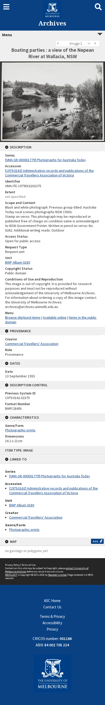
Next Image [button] (96, 43)
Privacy (52, 629)
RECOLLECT (11, 574)
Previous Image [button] (59, 43)
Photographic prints (24, 529)
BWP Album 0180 (21, 505)
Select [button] (90, 43)
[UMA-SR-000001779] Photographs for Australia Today (49, 476)
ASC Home (52, 600)
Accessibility (52, 622)
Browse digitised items (23, 317)
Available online (55, 317)
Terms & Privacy (52, 616)
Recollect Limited (57, 574)
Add (95, 541)
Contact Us (52, 607)
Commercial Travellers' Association (35, 517)
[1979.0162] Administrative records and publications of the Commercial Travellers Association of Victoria (53, 490)
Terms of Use (28, 565)
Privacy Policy (12, 565)
